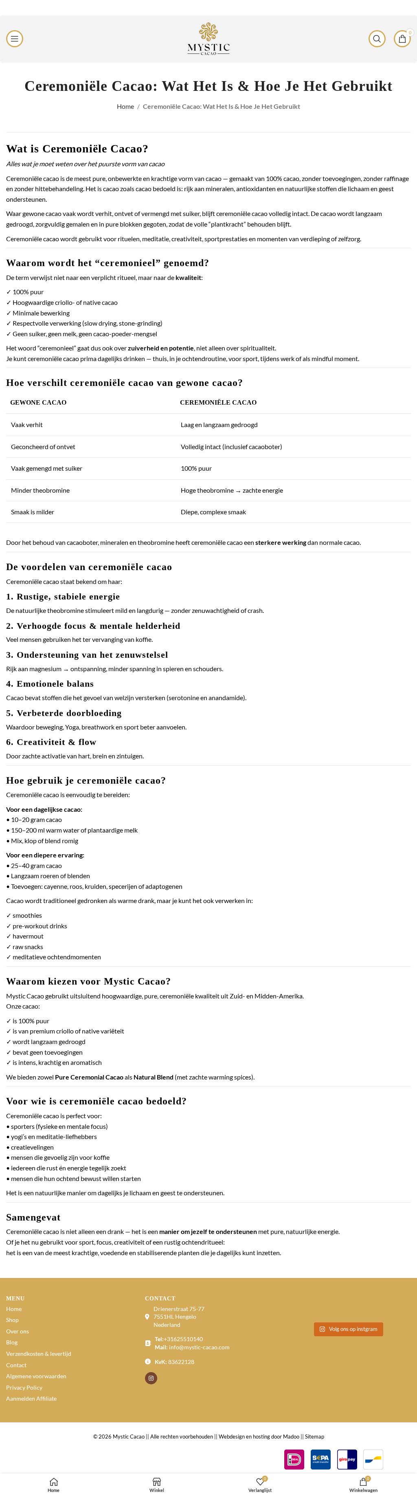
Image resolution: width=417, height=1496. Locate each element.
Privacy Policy (24, 1387)
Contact (16, 1365)
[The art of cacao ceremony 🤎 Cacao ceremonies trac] (331, 1307)
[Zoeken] (377, 39)
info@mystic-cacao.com (199, 1347)
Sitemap (314, 1436)
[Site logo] (208, 38)
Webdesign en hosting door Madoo (259, 1436)
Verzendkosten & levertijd (38, 1353)
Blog (12, 1342)
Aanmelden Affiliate (31, 1398)
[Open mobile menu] (14, 39)
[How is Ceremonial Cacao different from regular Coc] (363, 1307)
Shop (12, 1319)
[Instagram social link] (151, 1378)
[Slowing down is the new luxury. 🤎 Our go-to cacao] (298, 1307)
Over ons (17, 1331)
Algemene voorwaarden (36, 1376)
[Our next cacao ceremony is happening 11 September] (396, 1307)
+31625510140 (183, 1338)
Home (125, 106)
